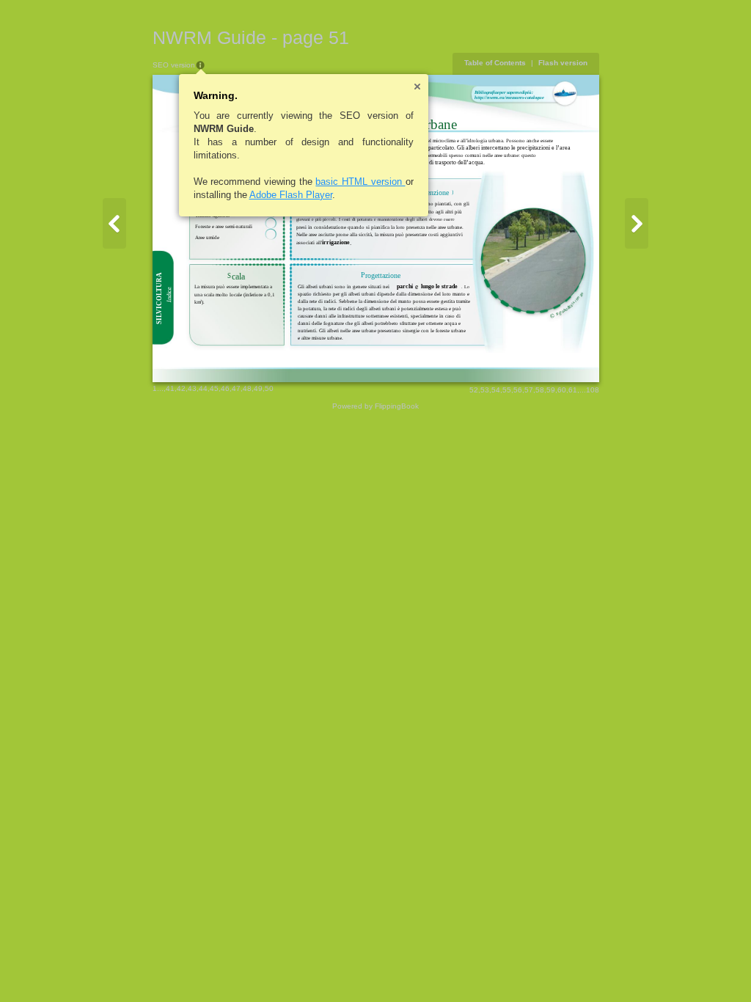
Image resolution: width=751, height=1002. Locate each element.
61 (572, 390)
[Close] (417, 86)
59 (550, 390)
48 (247, 388)
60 (561, 390)
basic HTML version (360, 181)
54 (495, 390)
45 (214, 388)
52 (473, 390)
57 (528, 390)
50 (269, 388)
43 (192, 388)
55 (506, 390)
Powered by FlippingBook (375, 406)
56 (517, 390)
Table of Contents (495, 63)
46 (225, 388)
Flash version (562, 63)
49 (258, 388)
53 (484, 390)
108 (592, 390)
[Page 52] (637, 223)
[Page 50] (114, 223)
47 (236, 388)
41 (170, 388)
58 (539, 390)
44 (203, 388)
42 (181, 388)
